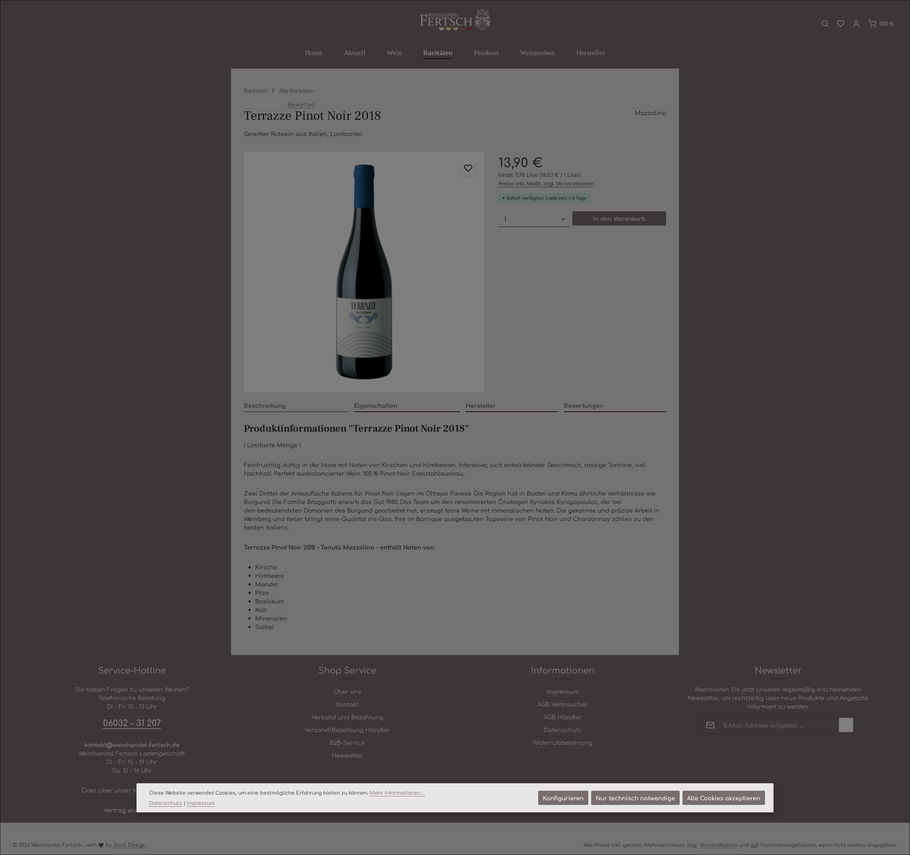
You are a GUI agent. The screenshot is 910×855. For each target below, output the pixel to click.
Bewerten (301, 104)
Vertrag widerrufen (131, 810)
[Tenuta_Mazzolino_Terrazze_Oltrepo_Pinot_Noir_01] (364, 272)
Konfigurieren (563, 798)
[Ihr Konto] (856, 23)
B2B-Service (347, 742)
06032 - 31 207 (132, 722)
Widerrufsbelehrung (563, 742)
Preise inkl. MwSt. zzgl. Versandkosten (546, 183)
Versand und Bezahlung (347, 717)
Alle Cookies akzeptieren (723, 798)
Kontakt (347, 704)
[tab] (296, 405)
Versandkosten (719, 845)
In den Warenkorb (619, 218)
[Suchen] (825, 23)
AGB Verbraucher (562, 704)
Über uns (347, 691)
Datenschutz (563, 730)
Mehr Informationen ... (397, 792)
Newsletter (347, 755)
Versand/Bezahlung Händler (347, 730)
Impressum (563, 691)
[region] (364, 272)
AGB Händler (563, 717)
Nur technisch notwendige (635, 798)
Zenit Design (129, 845)
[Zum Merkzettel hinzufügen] (468, 168)
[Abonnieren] (846, 725)
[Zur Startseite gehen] (455, 20)
